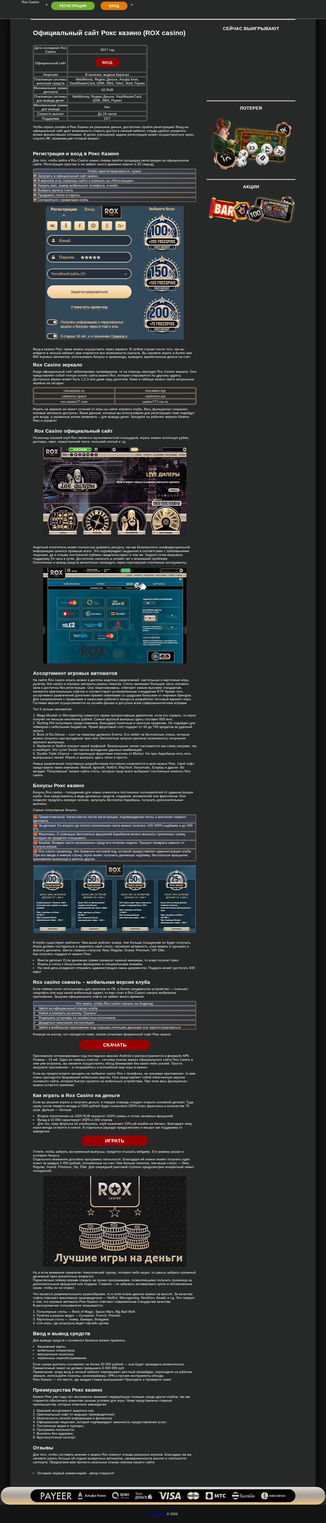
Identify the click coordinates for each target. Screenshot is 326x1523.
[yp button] (316, 1506)
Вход (107, 62)
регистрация (72, 6)
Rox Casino (157, 1514)
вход (114, 6)
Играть (114, 1140)
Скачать (114, 1045)
